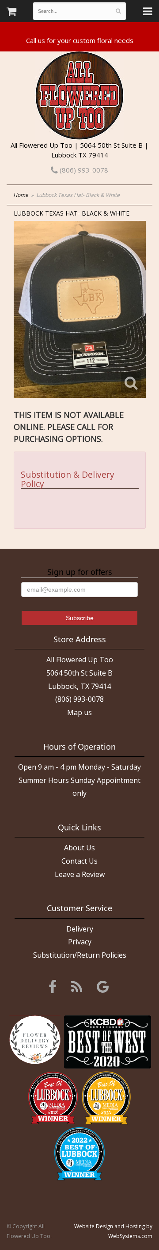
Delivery (79, 929)
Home (20, 195)
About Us (79, 848)
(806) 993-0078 (83, 169)
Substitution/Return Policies (79, 955)
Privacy (79, 942)
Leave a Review (80, 874)
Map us (79, 712)
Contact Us (79, 861)
